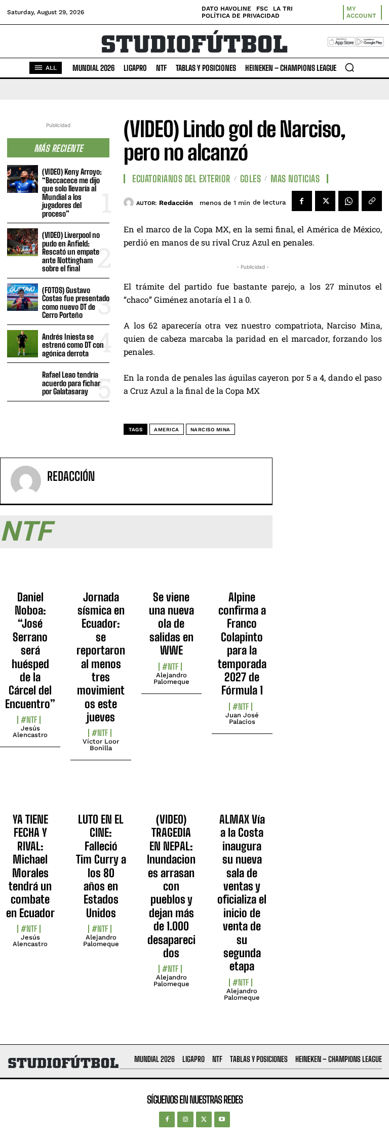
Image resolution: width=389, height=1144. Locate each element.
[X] (325, 201)
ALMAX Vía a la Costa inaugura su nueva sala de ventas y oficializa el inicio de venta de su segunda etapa (241, 892)
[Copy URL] (372, 201)
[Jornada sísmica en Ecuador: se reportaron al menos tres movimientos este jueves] (100, 572)
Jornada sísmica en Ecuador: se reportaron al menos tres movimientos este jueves (100, 657)
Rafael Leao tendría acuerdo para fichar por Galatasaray (71, 383)
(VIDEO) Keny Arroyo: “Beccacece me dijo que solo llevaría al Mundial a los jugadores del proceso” (72, 192)
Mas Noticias (295, 178)
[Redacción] (130, 202)
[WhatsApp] (348, 201)
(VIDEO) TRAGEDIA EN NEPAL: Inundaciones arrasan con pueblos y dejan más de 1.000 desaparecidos (171, 886)
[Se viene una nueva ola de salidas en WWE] (171, 572)
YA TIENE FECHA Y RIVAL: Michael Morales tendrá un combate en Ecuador (30, 866)
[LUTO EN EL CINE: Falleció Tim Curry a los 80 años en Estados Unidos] (100, 794)
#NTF (29, 720)
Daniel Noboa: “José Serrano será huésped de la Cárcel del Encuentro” (30, 650)
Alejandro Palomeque (171, 678)
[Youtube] (222, 1119)
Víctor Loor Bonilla (101, 745)
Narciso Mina (210, 429)
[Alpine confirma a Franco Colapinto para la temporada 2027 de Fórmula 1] (242, 572)
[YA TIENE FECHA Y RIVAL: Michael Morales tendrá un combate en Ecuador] (30, 794)
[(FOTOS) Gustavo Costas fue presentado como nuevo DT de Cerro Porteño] (22, 297)
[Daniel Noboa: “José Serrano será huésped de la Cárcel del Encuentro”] (30, 572)
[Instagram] (185, 1119)
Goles (250, 178)
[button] (349, 67)
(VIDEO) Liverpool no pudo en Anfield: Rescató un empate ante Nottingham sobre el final (71, 251)
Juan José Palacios (242, 718)
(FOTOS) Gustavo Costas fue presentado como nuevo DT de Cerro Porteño (75, 302)
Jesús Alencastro (30, 731)
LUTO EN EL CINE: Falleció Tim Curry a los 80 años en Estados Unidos (101, 866)
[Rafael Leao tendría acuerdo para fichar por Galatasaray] (22, 382)
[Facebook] (302, 201)
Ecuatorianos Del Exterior (181, 178)
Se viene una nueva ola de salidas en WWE (171, 624)
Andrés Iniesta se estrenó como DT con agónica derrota (73, 345)
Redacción (176, 203)
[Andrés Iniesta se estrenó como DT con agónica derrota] (22, 344)
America (166, 429)
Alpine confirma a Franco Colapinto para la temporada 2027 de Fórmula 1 (242, 644)
